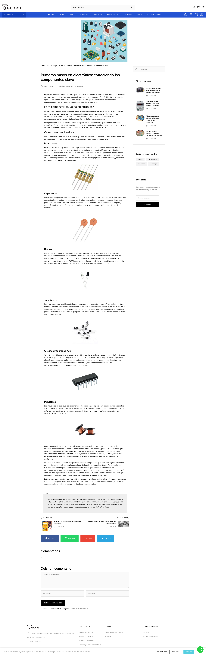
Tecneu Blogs (52, 66)
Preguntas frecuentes (150, 637)
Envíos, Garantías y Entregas (114, 632)
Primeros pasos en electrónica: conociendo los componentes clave (83, 66)
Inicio (52, 14)
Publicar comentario (53, 603)
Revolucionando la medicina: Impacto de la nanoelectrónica (102, 522)
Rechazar (175, 652)
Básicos (140, 159)
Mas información (162, 652)
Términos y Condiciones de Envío (90, 645)
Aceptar (189, 652)
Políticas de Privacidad (86, 641)
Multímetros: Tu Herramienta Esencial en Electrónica (67, 522)
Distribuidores (97, 14)
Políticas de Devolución (86, 637)
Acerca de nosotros (153, 14)
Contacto (146, 632)
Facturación (128, 14)
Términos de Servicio (86, 632)
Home (43, 66)
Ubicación (108, 637)
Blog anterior (47, 517)
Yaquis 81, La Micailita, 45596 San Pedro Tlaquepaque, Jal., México (52, 633)
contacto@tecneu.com (37, 637)
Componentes (152, 159)
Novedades (84, 14)
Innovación (141, 164)
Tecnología (153, 164)
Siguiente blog (122, 517)
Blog (138, 14)
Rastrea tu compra (113, 14)
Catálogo (72, 14)
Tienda (61, 14)
